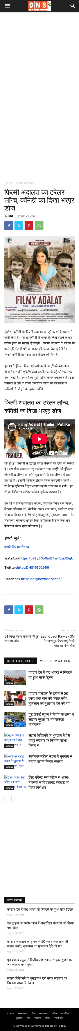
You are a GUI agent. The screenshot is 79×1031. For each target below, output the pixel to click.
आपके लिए (10, 547)
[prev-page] (7, 798)
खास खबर (23, 1013)
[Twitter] (18, 225)
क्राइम (19, 1018)
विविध (47, 1018)
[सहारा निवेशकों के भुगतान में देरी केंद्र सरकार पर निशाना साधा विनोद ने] (15, 740)
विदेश (54, 1013)
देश (33, 1013)
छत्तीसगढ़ (23, 547)
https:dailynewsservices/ (41, 579)
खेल (28, 1018)
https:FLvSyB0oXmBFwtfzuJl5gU (46, 558)
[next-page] (14, 798)
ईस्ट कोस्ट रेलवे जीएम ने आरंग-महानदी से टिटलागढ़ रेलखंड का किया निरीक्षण (49, 782)
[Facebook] (8, 225)
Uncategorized (25, 182)
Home (8, 182)
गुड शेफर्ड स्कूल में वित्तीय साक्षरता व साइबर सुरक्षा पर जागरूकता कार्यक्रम (51, 719)
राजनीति (65, 1013)
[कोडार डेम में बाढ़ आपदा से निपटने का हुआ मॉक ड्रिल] (15, 677)
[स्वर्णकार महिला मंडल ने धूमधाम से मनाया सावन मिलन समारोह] (15, 761)
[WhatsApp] (39, 225)
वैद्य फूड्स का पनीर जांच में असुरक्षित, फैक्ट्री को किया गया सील (40, 925)
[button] (7, 6)
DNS (10, 215)
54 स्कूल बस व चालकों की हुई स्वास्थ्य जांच (21, 639)
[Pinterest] (29, 225)
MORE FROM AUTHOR (55, 661)
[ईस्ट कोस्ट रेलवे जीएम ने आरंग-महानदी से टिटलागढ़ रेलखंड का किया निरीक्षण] (15, 782)
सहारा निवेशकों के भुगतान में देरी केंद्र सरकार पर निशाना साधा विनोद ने (49, 740)
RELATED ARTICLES (20, 661)
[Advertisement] (39, 53)
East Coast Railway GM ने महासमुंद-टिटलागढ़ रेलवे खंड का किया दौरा (58, 641)
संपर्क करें (58, 1018)
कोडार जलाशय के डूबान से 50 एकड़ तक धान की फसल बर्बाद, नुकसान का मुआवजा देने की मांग (49, 698)
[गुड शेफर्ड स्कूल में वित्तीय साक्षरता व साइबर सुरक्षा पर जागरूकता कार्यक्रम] (15, 719)
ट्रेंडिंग (37, 1018)
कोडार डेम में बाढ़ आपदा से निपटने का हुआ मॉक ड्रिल (40, 909)
